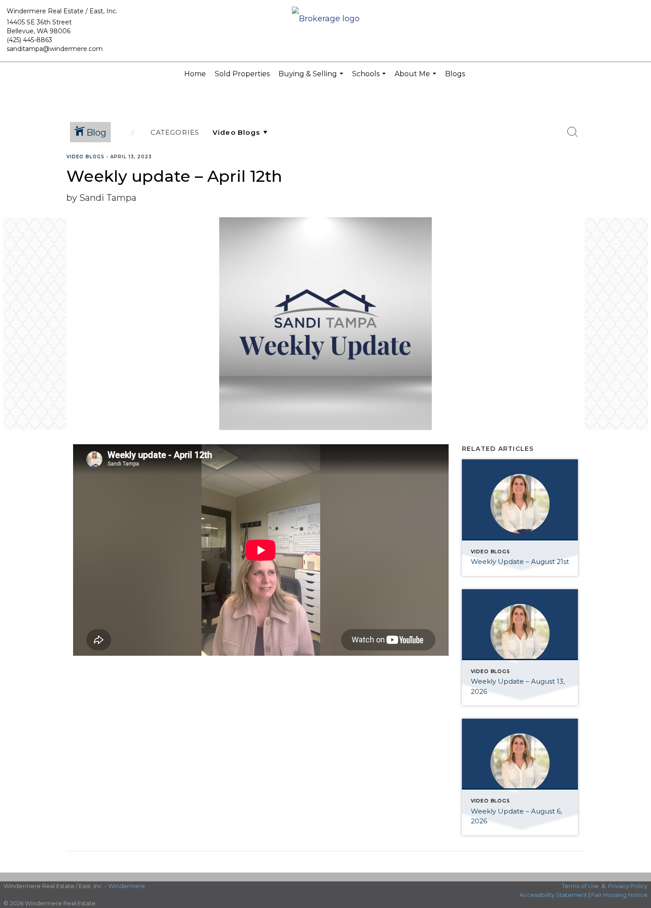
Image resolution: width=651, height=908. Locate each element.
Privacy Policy (627, 885)
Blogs (455, 74)
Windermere (126, 885)
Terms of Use (580, 885)
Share (637, 174)
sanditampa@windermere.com (55, 49)
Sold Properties (242, 74)
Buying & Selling (312, 78)
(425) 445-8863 (29, 40)
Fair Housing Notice (619, 894)
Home (195, 74)
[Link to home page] (326, 19)
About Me (416, 78)
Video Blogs (85, 157)
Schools (370, 78)
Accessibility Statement (553, 894)
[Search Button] (573, 132)
